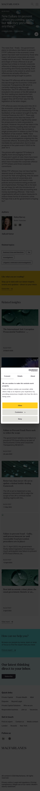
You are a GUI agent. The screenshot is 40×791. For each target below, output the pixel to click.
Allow (20, 405)
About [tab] (33, 376)
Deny (20, 419)
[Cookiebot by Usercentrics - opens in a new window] (29, 370)
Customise (19, 412)
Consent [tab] (7, 376)
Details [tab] (20, 376)
